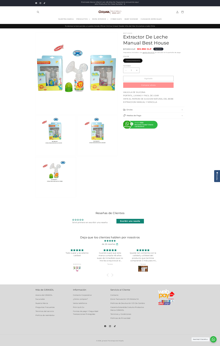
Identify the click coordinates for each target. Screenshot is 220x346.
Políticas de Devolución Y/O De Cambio (127, 303)
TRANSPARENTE (134, 61)
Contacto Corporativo (82, 295)
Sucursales (40, 299)
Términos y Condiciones (120, 314)
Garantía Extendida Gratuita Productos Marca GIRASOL (127, 308)
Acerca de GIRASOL (44, 295)
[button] (38, 12)
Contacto (114, 295)
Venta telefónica (80, 303)
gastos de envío (149, 52)
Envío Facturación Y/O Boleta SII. (124, 299)
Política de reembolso (45, 315)
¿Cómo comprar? (80, 299)
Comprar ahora (148, 85)
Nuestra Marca (42, 303)
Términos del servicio (45, 311)
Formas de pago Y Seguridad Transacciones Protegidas (85, 312)
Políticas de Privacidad (120, 318)
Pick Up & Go (78, 307)
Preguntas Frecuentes (45, 307)
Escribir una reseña (130, 221)
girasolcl (105, 341)
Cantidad (127, 66)
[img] (110, 241)
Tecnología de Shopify (116, 341)
